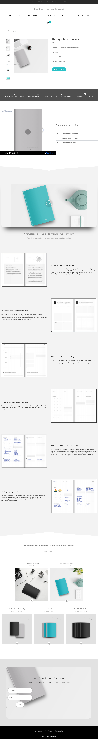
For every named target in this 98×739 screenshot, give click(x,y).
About (57, 52)
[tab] (8, 41)
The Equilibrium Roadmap (68, 134)
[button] (73, 52)
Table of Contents (60, 57)
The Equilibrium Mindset (68, 143)
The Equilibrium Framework (69, 138)
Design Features (60, 61)
